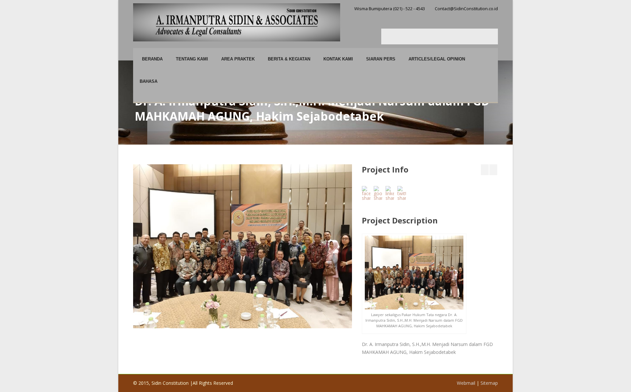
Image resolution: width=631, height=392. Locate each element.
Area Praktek (238, 59)
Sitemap (489, 383)
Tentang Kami (192, 59)
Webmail (466, 383)
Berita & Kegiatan (289, 59)
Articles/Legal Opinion (437, 59)
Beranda (152, 59)
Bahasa (148, 81)
